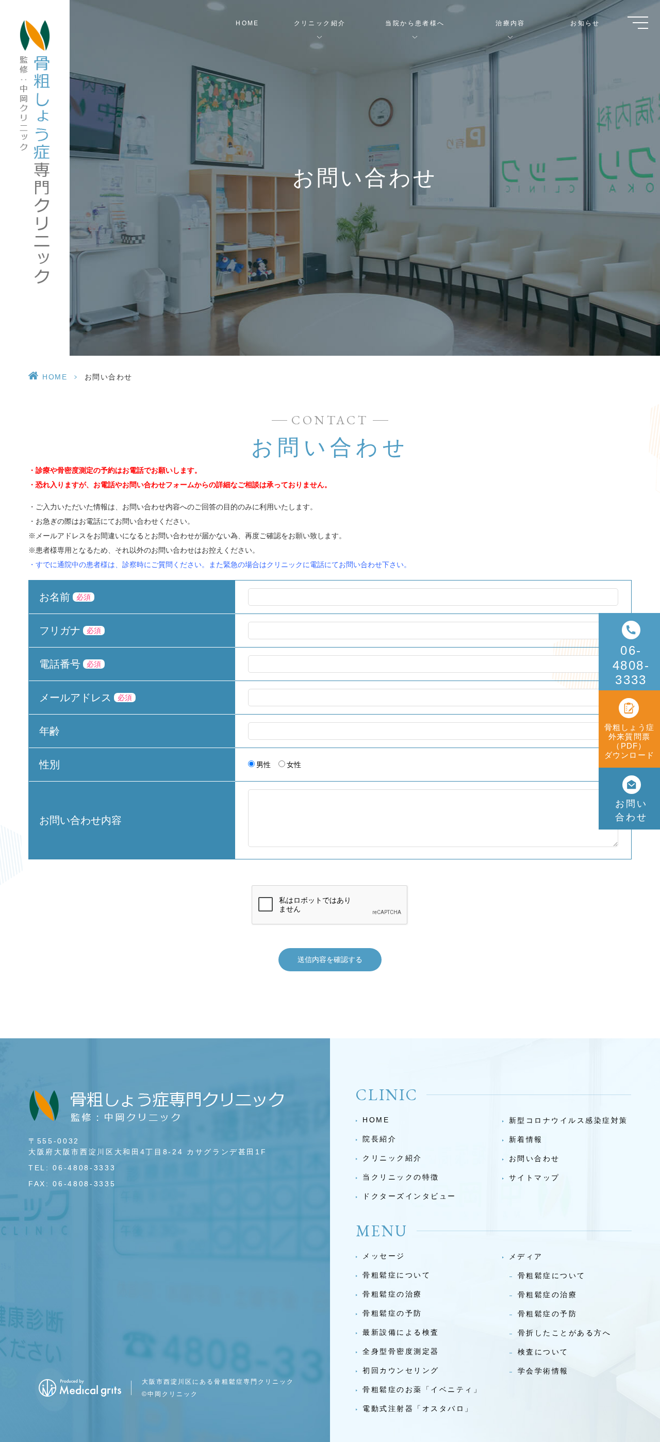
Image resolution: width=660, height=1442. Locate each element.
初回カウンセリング (400, 1370)
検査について (543, 1352)
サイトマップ (534, 1177)
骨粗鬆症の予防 (392, 1313)
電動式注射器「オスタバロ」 (417, 1408)
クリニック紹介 (392, 1158)
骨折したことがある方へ (565, 1333)
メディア (526, 1256)
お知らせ (585, 23)
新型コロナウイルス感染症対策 (568, 1120)
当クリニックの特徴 (400, 1177)
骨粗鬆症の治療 (392, 1294)
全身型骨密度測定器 (400, 1351)
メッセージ (383, 1256)
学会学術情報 (543, 1371)
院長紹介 (379, 1139)
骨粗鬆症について (396, 1275)
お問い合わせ (534, 1158)
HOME (247, 23)
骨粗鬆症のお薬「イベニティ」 (422, 1389)
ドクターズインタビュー (409, 1196)
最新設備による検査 (400, 1332)
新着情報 (526, 1139)
